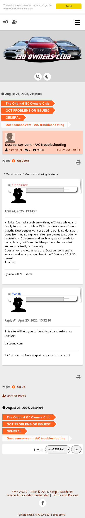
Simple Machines (61, 492)
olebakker (15, 150)
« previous (63, 149)
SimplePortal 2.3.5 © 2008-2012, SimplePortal (42, 514)
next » (75, 149)
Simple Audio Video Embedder (28, 495)
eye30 (16, 293)
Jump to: (39, 449)
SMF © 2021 (39, 492)
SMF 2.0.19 (19, 492)
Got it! (69, 6)
